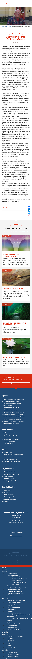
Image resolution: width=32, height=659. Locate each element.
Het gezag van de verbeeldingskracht (13, 412)
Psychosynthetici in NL (9, 481)
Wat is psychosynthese (9, 472)
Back (8, 586)
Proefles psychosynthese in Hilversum (14, 417)
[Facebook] (29, 207)
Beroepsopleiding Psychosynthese (13, 454)
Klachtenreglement (8, 497)
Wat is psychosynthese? (14, 602)
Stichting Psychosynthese (15, 613)
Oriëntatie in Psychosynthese (11, 407)
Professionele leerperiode (19, 582)
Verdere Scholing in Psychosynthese (13, 421)
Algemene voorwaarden (9, 499)
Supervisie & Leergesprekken (11, 461)
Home (3, 26)
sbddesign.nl (18, 562)
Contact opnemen (15, 384)
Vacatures (10, 611)
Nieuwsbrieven (12, 647)
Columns (10, 638)
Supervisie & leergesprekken (16, 593)
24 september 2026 (10, 441)
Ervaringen (11, 595)
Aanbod (4, 571)
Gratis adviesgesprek (9, 433)
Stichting (5, 492)
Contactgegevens (13, 652)
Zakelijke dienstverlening (10, 459)
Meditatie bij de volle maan (10, 410)
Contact (5, 501)
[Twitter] (29, 212)
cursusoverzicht (22, 231)
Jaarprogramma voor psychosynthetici (13, 399)
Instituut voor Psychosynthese (16, 600)
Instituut (5, 598)
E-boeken (5, 633)
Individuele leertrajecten (10, 457)
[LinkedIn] (29, 210)
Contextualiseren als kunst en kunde (13, 414)
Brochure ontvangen (13, 654)
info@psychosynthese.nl (16, 523)
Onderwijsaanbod (12, 573)
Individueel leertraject (14, 589)
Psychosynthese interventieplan (12, 419)
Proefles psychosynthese (10, 435)
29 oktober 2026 (9, 437)
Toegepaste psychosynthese (11, 401)
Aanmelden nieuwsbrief (16, 532)
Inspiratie (8, 26)
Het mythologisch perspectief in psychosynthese (12, 404)
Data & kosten (15, 584)
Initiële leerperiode (17, 580)
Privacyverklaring (8, 494)
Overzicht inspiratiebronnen (15, 636)
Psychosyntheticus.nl (14, 624)
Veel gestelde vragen (9, 478)
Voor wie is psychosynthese (11, 474)
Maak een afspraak (13, 656)
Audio (9, 645)
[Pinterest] (29, 215)
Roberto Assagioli (8, 476)
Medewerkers (7, 490)
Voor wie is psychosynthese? (16, 604)
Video (9, 643)
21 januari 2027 (9, 443)
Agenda (5, 396)
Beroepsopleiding (13, 575)
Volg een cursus (7, 452)
